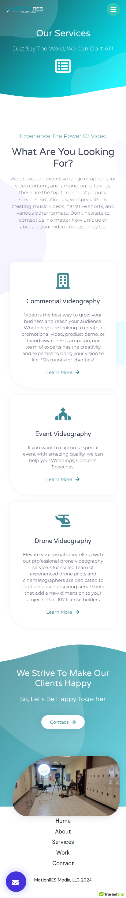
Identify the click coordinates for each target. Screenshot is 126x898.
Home (63, 821)
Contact (63, 863)
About (63, 831)
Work (63, 852)
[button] (16, 881)
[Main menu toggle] (113, 9)
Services (63, 842)
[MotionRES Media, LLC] (24, 9)
